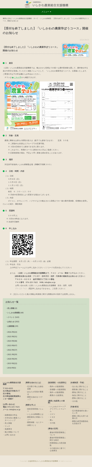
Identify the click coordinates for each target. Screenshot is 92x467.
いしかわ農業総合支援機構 (12, 383)
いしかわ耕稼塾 (45, 18)
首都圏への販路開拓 (58, 389)
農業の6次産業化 (56, 395)
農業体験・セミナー (35, 422)
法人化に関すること (80, 386)
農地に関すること (79, 392)
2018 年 (11, 368)
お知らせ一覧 (12, 302)
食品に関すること (79, 395)
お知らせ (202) (13, 322)
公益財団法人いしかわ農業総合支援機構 (46, 4)
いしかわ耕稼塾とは (35, 414)
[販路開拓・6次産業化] (57, 383)
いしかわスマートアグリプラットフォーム (58, 409)
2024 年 (12, 341)
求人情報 (8, 423)
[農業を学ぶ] (30, 405)
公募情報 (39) (12, 326)
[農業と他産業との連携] (56, 402)
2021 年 (12, 354)
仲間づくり (31, 425)
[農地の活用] (53, 428)
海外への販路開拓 (57, 392)
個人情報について (12, 432)
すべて (36, 18)
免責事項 (8, 429)
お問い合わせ (10, 435)
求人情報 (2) (12, 308)
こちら (16, 77)
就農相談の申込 (11, 415)
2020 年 (12, 359)
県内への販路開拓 (57, 386)
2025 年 (12, 337)
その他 (52, 423)
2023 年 (12, 345)
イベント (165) (13, 317)
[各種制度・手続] (77, 383)
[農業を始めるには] (33, 383)
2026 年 (12, 332)
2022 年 (12, 350)
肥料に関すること (79, 398)
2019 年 (12, 363)
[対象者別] (74, 407)
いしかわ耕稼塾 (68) (15, 313)
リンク (7, 426)
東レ (51, 420)
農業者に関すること (80, 389)
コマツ (52, 414)
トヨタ (52, 417)
